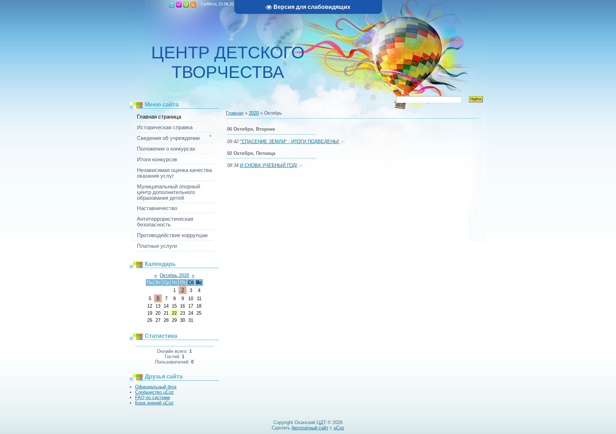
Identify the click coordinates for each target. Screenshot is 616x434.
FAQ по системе (152, 397)
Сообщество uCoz (154, 392)
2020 (254, 113)
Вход (186, 4)
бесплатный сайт (310, 427)
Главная (172, 4)
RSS (193, 4)
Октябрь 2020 (174, 275)
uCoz (339, 427)
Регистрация (179, 4)
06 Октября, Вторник (251, 129)
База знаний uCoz (154, 403)
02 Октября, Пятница (251, 153)
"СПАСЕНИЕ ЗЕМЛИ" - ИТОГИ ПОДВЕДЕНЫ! (289, 141)
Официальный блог (156, 386)
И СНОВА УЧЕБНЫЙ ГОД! (268, 165)
